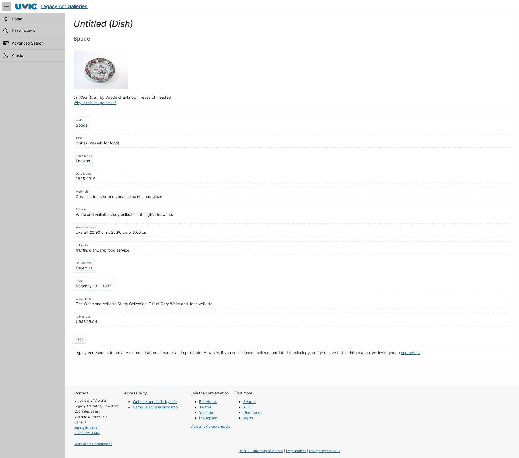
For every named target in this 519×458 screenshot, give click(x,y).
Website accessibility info (155, 401)
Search (249, 401)
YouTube (206, 412)
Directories (252, 412)
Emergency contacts (324, 451)
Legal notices (296, 451)
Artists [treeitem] (17, 55)
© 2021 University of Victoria (261, 451)
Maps (248, 418)
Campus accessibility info (155, 407)
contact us (410, 352)
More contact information (93, 444)
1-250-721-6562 (87, 433)
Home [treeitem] (17, 19)
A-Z (246, 407)
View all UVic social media (210, 426)
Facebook (208, 401)
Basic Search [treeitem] (23, 31)
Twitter (205, 407)
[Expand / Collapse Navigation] (6, 6)
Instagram (208, 418)
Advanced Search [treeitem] (28, 43)
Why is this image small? (95, 102)
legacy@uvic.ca (86, 428)
